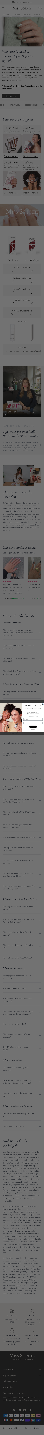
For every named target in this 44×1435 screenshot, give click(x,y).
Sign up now (33, 726)
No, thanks (33, 729)
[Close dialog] (42, 704)
